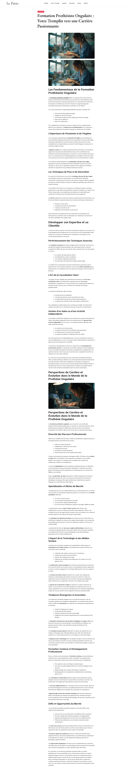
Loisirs (46, 3)
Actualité (40, 11)
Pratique (71, 3)
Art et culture (55, 3)
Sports (86, 3)
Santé (79, 3)
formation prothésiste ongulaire (59, 98)
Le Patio (12, 3)
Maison (64, 3)
